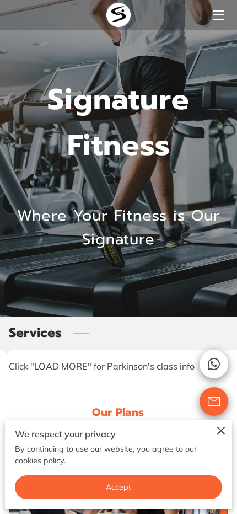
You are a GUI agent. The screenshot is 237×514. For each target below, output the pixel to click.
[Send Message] (214, 401)
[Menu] (218, 15)
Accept (119, 487)
